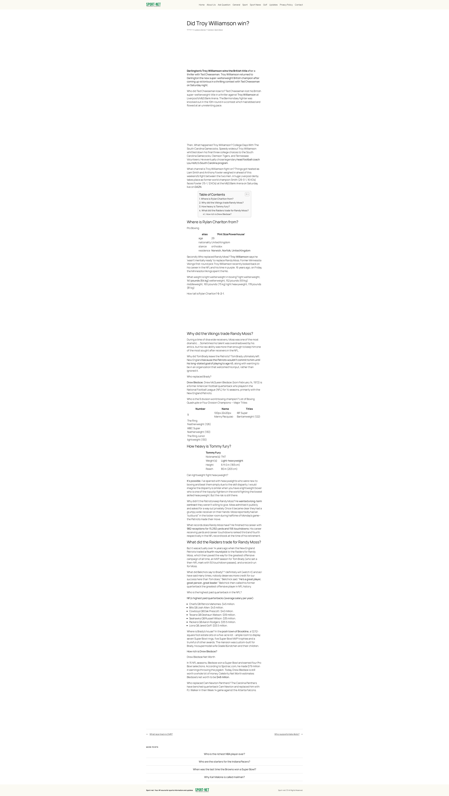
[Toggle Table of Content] (246, 194)
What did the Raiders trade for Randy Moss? (225, 210)
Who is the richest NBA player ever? (224, 754)
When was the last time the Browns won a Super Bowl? (224, 769)
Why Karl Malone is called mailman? (224, 777)
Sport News (218, 30)
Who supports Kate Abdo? (286, 734)
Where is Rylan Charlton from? (217, 198)
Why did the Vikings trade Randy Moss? (222, 202)
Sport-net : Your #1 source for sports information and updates (169, 790)
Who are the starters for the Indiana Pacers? (224, 761)
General (211, 30)
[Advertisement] (224, 50)
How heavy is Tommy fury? (215, 206)
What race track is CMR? (161, 734)
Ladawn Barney (200, 30)
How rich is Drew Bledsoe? (219, 214)
